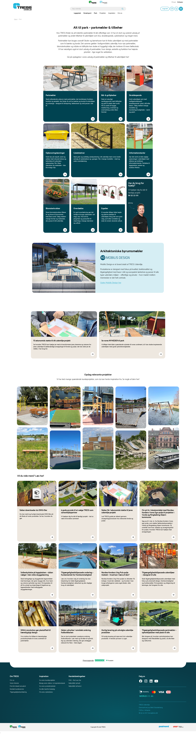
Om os (120, 13)
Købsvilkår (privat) (74, 683)
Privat (174, 2)
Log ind (165, 8)
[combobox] (96, 9)
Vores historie (14, 683)
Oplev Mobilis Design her (110, 282)
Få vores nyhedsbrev (46, 692)
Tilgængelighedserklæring (18, 692)
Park (95, 13)
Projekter (103, 13)
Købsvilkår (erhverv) (75, 686)
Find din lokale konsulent (18, 686)
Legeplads (77, 13)
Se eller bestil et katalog (47, 689)
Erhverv (180, 2)
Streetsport (87, 13)
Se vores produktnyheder (47, 686)
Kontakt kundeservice (17, 689)
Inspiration (111, 13)
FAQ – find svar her (75, 680)
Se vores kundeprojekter (47, 680)
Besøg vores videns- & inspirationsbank (52, 683)
